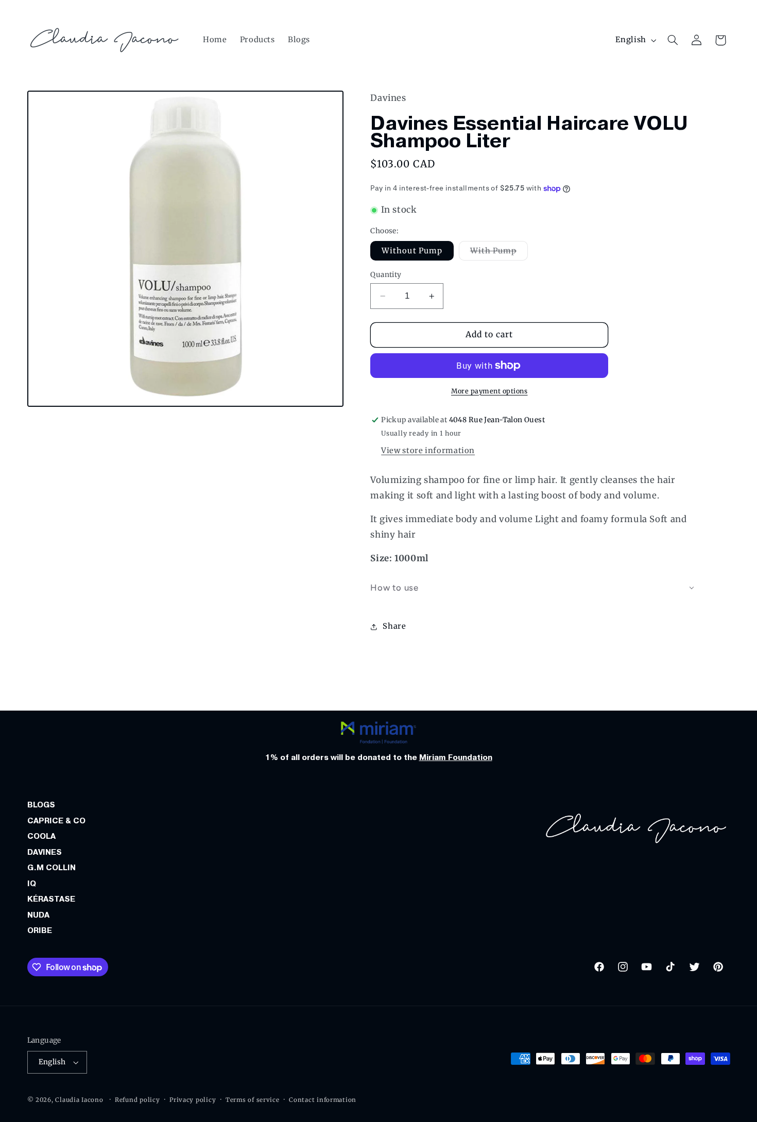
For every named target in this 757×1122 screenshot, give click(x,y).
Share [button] (394, 626)
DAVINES (44, 852)
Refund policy (137, 1099)
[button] (672, 40)
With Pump (499, 253)
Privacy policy (192, 1099)
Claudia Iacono (79, 1099)
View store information (428, 450)
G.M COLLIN (51, 867)
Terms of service (253, 1099)
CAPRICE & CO (56, 820)
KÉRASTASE (51, 899)
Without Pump (412, 250)
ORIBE (39, 930)
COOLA (41, 836)
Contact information (322, 1099)
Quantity (385, 274)
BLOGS (41, 804)
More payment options (489, 391)
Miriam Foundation (455, 757)
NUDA (38, 915)
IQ (31, 883)
